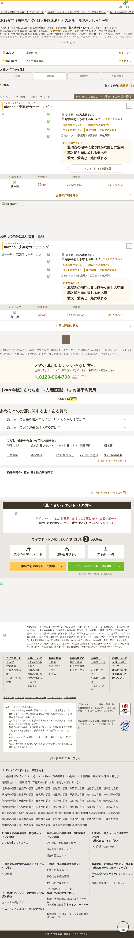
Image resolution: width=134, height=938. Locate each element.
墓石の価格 (76, 662)
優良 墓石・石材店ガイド (33, 782)
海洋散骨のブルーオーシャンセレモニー (112, 875)
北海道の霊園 (9, 788)
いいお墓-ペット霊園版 (77, 776)
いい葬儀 (7, 842)
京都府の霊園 (77, 807)
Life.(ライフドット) (24, 776)
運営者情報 (8, 697)
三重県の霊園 (43, 807)
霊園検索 (11, 666)
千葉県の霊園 (77, 794)
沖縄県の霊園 (79, 825)
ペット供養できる (66, 445)
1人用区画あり (64, 455)
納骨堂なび (113, 776)
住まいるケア (110, 846)
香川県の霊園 (26, 819)
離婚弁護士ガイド (56, 855)
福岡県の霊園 (77, 819)
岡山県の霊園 (79, 813)
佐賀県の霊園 (94, 819)
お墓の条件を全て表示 (110, 460)
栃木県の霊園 (26, 794)
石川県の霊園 (43, 800)
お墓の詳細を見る (67, 195)
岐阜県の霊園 (110, 800)
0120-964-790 (54, 377)
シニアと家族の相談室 (14, 908)
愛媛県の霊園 (43, 819)
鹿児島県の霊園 (61, 825)
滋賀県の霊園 (60, 807)
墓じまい (32, 685)
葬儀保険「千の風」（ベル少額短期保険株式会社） (67, 915)
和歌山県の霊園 (27, 813)
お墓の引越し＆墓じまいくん (65, 782)
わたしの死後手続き (58, 882)
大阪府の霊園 (94, 807)
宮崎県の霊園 (43, 825)
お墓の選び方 (34, 674)
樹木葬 (50, 76)
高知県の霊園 (60, 819)
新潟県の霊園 (9, 800)
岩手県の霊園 (43, 788)
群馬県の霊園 (43, 794)
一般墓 (52, 662)
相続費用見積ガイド (70, 842)
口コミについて (54, 697)
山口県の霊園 (113, 813)
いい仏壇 (7, 873)
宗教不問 (85, 445)
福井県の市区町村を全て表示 (106, 492)
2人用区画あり (89, 455)
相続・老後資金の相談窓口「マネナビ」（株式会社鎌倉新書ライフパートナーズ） (67, 903)
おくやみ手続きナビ (13, 902)
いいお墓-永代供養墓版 (50, 776)
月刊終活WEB (36, 908)
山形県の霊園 (94, 788)
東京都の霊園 (94, 794)
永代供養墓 (55, 666)
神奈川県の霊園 (112, 794)
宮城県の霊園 (60, 788)
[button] (96, 168)
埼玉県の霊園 (60, 794)
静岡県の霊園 (9, 807)
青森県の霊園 (26, 788)
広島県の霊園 (96, 813)
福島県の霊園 (110, 788)
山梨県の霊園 (77, 800)
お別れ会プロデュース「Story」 (108, 883)
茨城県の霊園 (9, 794)
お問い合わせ (70, 697)
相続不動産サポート (58, 870)
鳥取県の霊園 (45, 813)
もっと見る (65, 42)
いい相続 (52, 842)
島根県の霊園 (62, 813)
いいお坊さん (21, 842)
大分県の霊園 (26, 825)
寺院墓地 (36, 455)
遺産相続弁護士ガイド (59, 849)
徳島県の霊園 (9, 819)
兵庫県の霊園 (110, 807)
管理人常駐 (14, 445)
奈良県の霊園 (9, 813)
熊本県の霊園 (9, 825)
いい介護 (96, 846)
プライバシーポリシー (35, 697)
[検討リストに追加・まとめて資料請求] (129, 106)
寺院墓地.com (9, 782)
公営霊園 (12, 455)
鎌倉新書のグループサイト (67, 758)
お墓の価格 (33, 670)
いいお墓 (7, 776)
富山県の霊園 (26, 800)
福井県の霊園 (60, 800)
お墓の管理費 (77, 666)
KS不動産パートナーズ (59, 889)
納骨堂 (52, 674)
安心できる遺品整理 (58, 876)
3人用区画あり (113, 455)
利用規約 (19, 697)
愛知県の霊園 (26, 807)
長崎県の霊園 (110, 819)
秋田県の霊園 (77, 788)
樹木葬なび (98, 776)
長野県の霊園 (94, 800)
